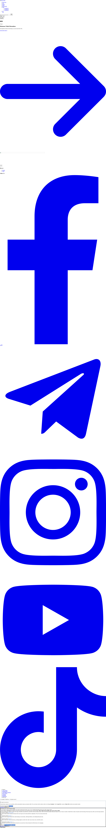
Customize (2, 806)
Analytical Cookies (4, 818)
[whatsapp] (1, 345)
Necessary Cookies (4, 812)
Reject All (6, 806)
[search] (11, 14)
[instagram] (53, 572)
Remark (9, 815)
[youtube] (53, 666)
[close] (3, 16)
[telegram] (53, 451)
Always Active (10, 812)
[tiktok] (53, 787)
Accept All (11, 806)
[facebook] (53, 343)
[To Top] (1, 166)
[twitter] (0, 345)
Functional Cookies (4, 815)
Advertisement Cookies (5, 821)
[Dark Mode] (2, 18)
